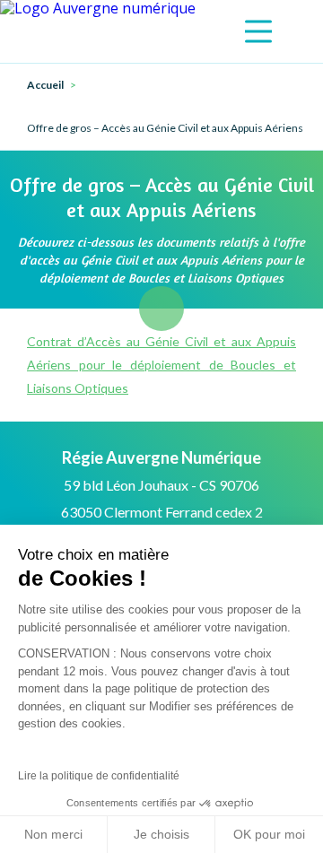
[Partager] (161, 308)
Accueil (45, 85)
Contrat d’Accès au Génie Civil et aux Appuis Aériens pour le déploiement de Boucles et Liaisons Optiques (161, 365)
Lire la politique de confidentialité (98, 776)
